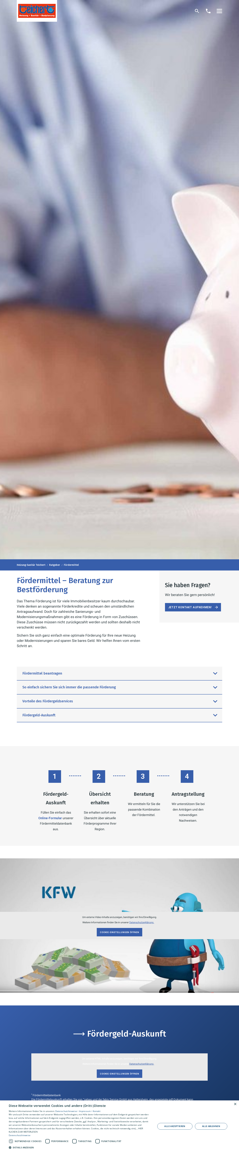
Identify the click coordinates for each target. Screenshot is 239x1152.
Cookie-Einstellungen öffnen (119, 932)
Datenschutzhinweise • (67, 1111)
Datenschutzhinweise (20, 1135)
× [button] (235, 1104)
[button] (219, 11)
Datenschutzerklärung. (141, 922)
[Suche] (197, 11)
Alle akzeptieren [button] (174, 1126)
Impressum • (86, 1111)
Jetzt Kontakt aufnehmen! (190, 607)
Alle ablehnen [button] (211, 1126)
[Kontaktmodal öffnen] (208, 11)
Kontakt (96, 1111)
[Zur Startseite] (37, 11)
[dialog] (119, 1126)
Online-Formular (50, 818)
